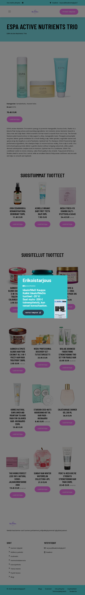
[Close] (19, 276)
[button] (33, 312)
